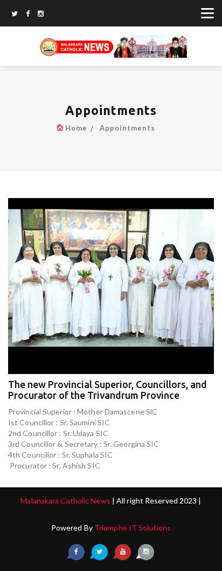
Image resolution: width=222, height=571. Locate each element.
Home (76, 128)
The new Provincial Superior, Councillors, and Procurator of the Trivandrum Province (107, 389)
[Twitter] (14, 15)
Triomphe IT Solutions (132, 527)
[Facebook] (28, 15)
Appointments (127, 128)
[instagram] (40, 15)
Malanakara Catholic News (66, 500)
